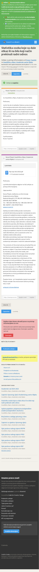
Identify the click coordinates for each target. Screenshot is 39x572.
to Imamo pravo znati (13, 376)
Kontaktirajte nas (6, 511)
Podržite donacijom (11, 531)
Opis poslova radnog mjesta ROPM (13, 428)
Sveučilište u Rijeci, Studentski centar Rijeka (18, 62)
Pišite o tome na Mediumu (12, 373)
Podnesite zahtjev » (9, 349)
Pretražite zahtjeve (7, 501)
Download (21, 174)
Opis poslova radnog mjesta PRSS (12, 434)
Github (2, 561)
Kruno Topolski (31, 60)
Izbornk (5, 74)
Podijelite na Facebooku (11, 370)
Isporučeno (11, 93)
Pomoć (3, 508)
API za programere (7, 518)
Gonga (22, 495)
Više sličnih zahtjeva (6, 450)
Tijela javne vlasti (6, 503)
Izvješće (32, 149)
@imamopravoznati (6, 561)
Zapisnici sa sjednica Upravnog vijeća (13, 422)
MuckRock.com (27, 37)
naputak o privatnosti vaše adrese (18, 9)
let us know (14, 67)
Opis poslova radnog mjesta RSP (12, 446)
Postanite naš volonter (8, 513)
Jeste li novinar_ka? (7, 506)
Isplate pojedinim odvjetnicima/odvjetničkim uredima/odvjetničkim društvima (16, 410)
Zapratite (16, 74)
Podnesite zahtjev (7, 498)
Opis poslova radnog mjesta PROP (13, 440)
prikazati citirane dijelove (11, 287)
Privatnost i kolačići (7, 516)
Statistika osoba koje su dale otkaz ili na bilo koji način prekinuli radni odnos (17, 402)
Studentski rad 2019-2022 (10, 389)
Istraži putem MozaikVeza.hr (12, 379)
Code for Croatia (14, 495)
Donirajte (8, 335)
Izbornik (36, 42)
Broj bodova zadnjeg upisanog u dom (14, 417)
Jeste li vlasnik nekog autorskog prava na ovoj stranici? (16, 458)
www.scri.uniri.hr (8, 207)
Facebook (10, 561)
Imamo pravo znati (11, 42)
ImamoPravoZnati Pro (10, 357)
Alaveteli (23, 491)
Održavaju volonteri (7, 491)
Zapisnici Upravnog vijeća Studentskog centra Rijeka (19, 395)
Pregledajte (15, 174)
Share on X (7, 367)
